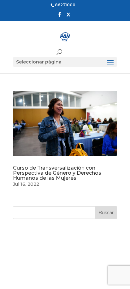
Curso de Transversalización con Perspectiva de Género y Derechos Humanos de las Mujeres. (57, 173)
